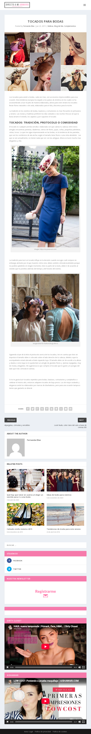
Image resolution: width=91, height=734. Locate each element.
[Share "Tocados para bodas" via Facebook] (27, 408)
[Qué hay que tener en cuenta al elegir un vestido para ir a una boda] (25, 480)
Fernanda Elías (28, 26)
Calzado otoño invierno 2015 (19, 529)
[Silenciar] (79, 667)
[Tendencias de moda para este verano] (65, 514)
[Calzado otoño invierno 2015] (25, 514)
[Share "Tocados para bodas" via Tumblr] (42, 408)
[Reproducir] (7, 667)
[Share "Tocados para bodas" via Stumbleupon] (61, 408)
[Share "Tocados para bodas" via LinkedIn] (51, 408)
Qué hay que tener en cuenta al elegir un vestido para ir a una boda (25, 496)
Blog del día (58, 26)
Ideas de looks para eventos (59, 495)
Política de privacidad (43, 731)
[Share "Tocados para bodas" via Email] (65, 408)
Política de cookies (60, 731)
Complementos (70, 26)
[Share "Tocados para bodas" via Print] (70, 408)
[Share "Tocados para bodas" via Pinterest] (46, 408)
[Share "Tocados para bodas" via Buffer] (56, 408)
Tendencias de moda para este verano (64, 529)
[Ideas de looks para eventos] (65, 480)
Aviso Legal (28, 731)
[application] (45, 646)
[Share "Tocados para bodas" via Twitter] (32, 408)
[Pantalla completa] (83, 667)
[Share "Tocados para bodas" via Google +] (37, 408)
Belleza (50, 26)
